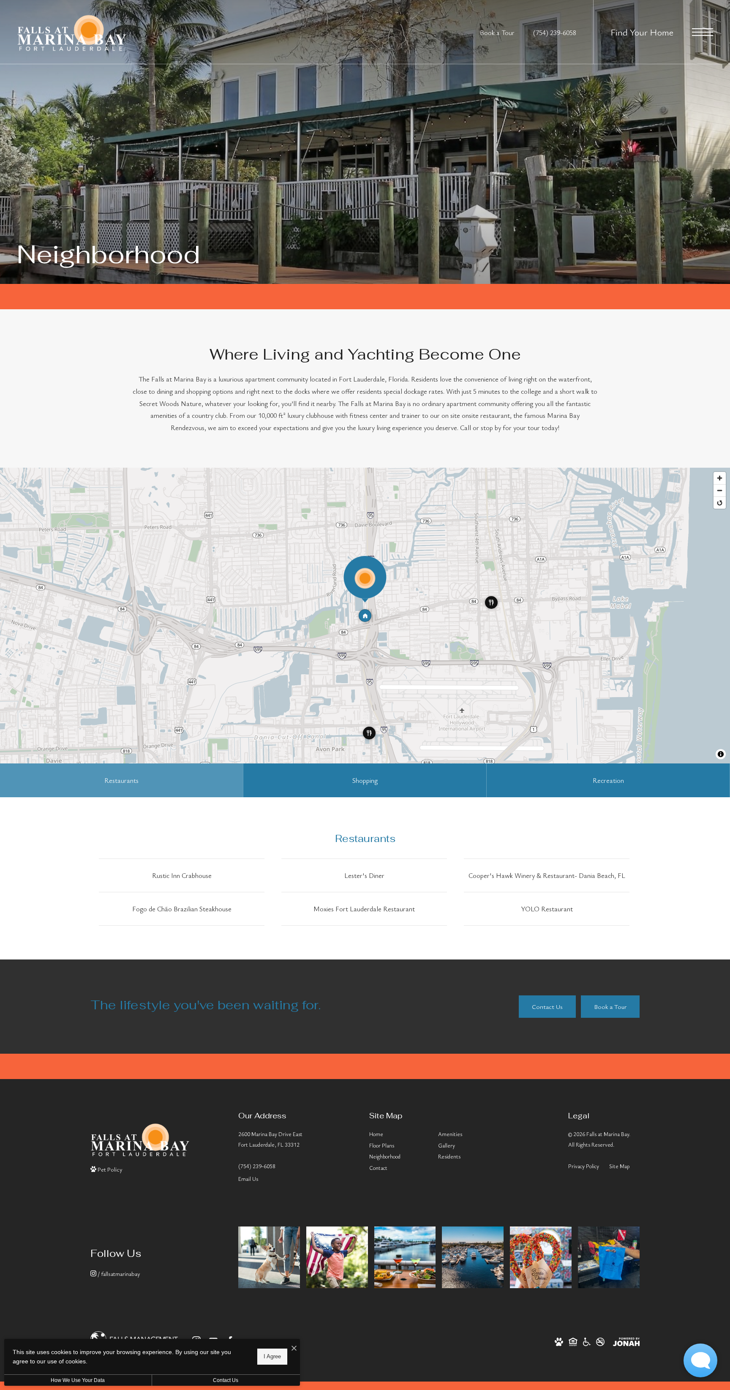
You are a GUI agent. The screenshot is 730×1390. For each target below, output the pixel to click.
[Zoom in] (720, 478)
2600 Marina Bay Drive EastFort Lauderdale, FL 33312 (270, 1139)
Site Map (619, 1166)
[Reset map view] (720, 502)
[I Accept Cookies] (294, 1348)
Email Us (248, 1179)
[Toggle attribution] (721, 754)
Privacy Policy (583, 1166)
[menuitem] (397, 1134)
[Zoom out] (720, 490)
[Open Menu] (702, 32)
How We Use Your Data (78, 1380)
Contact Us (225, 1380)
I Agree (272, 1356)
